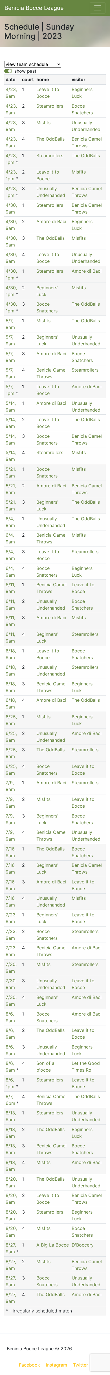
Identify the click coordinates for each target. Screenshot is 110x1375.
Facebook (29, 1365)
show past (25, 71)
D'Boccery (83, 1245)
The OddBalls (50, 139)
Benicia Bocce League (34, 8)
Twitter (80, 1365)
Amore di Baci (51, 221)
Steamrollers (49, 106)
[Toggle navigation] (97, 8)
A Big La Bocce (52, 1245)
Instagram (56, 1365)
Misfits (43, 122)
